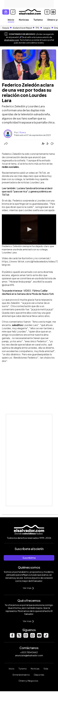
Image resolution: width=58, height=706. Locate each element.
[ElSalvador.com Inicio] (30, 11)
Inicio (11, 19)
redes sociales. (11, 166)
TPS (37, 28)
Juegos (46, 28)
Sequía (5, 28)
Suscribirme (29, 557)
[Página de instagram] (25, 636)
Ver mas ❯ (28, 587)
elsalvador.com (11, 40)
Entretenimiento (21, 674)
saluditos (17, 325)
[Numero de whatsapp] (32, 636)
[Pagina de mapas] (47, 12)
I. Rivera (22, 132)
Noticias (24, 19)
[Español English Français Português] (53, 12)
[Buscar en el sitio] (12, 12)
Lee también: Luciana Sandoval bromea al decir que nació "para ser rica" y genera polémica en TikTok (27, 191)
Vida (45, 668)
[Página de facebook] (12, 636)
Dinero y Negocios (28, 680)
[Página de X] (18, 636)
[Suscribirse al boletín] (5, 12)
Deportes (39, 674)
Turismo (38, 19)
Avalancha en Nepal (22, 28)
